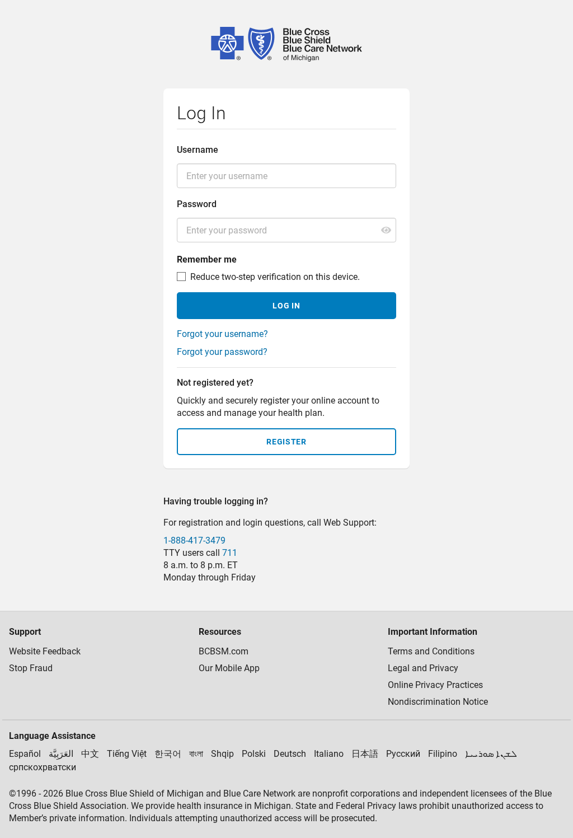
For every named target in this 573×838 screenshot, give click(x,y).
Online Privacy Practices (435, 685)
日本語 (364, 753)
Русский (403, 753)
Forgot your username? (222, 334)
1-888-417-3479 (194, 540)
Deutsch (290, 753)
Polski (254, 753)
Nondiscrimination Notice (438, 701)
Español (25, 753)
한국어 (167, 753)
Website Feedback (45, 651)
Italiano (329, 753)
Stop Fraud (31, 668)
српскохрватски (42, 767)
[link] (286, 44)
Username (197, 149)
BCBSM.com (223, 651)
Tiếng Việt (127, 753)
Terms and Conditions (431, 651)
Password (197, 204)
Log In (286, 305)
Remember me (207, 259)
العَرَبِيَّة (61, 753)
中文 (90, 753)
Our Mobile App (229, 668)
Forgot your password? (222, 352)
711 (229, 552)
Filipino (442, 753)
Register (286, 441)
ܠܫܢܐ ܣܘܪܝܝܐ (491, 753)
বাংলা (196, 753)
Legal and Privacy (423, 668)
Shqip (222, 753)
